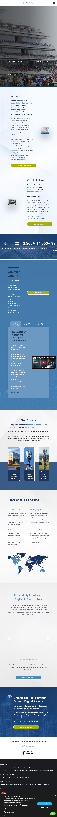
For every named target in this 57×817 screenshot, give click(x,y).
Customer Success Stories (17, 75)
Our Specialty (16, 324)
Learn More (15, 392)
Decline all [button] (44, 807)
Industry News (4, 765)
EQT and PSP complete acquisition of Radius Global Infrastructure (15, 777)
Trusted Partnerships (28, 324)
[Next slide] (48, 639)
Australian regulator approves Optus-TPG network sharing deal (15, 767)
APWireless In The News (7, 774)
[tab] (20, 659)
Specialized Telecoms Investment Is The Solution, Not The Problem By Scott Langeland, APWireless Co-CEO (25, 784)
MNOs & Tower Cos (14, 68)
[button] (53, 813)
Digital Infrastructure (42, 61)
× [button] (55, 795)
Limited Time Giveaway (15, 61)
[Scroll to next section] (29, 81)
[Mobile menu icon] (54, 3)
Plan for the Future (41, 324)
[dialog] (28, 805)
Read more (25, 802)
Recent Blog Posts (5, 781)
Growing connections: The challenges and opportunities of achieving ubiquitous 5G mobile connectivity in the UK (26, 770)
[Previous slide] (9, 639)
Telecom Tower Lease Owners (39, 68)
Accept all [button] (44, 803)
